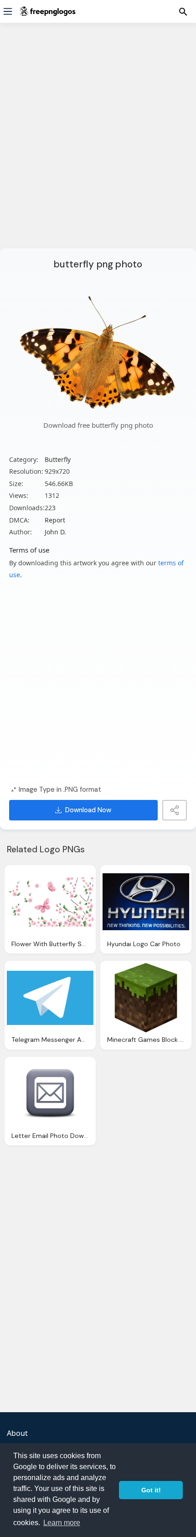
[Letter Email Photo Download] (50, 1093)
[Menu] (7, 11)
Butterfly (58, 459)
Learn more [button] (61, 1523)
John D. (55, 532)
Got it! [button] (151, 1490)
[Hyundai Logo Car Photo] (146, 902)
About (17, 1433)
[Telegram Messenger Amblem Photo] (50, 997)
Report (55, 520)
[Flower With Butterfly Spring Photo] (50, 902)
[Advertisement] (98, 141)
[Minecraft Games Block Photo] (146, 997)
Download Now (88, 810)
